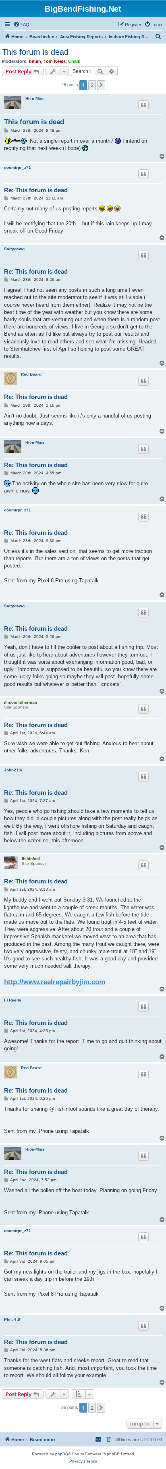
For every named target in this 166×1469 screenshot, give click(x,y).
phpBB (61, 1454)
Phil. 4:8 (12, 1319)
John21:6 (13, 770)
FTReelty (12, 1000)
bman (35, 61)
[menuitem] (21, 24)
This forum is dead (35, 52)
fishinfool (31, 858)
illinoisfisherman (20, 702)
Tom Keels (55, 61)
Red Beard (31, 374)
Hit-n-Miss (35, 98)
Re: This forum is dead (36, 190)
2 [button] (92, 85)
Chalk (74, 61)
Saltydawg (14, 249)
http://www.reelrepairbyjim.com (54, 981)
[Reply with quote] (143, 105)
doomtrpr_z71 (17, 167)
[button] (101, 85)
